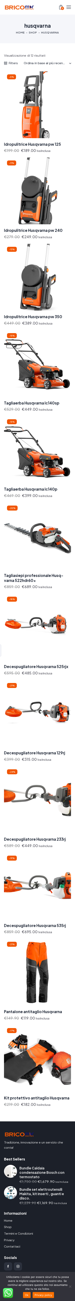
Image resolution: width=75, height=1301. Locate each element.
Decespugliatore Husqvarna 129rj (34, 752)
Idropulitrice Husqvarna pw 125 (32, 144)
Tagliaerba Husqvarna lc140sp (31, 403)
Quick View (40, 135)
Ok (27, 1295)
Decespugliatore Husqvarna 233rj (35, 839)
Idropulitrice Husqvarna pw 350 (33, 316)
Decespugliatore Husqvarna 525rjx (36, 666)
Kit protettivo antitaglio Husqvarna (36, 1097)
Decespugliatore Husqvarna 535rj (35, 925)
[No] (70, 1286)
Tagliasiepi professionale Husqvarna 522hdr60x (33, 578)
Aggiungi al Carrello (22, 153)
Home (20, 32)
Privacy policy (43, 1295)
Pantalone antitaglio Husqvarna (33, 1011)
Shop (33, 32)
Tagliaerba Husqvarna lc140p (30, 489)
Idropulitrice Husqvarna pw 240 (33, 230)
